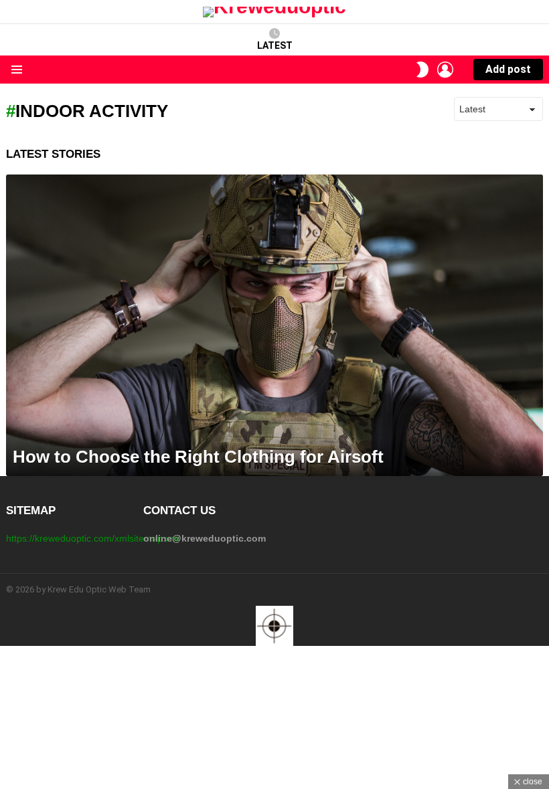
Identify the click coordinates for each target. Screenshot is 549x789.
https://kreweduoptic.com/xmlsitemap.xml (93, 538)
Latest (275, 45)
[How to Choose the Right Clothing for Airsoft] (274, 325)
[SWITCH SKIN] (422, 69)
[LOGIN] (445, 69)
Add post (508, 69)
